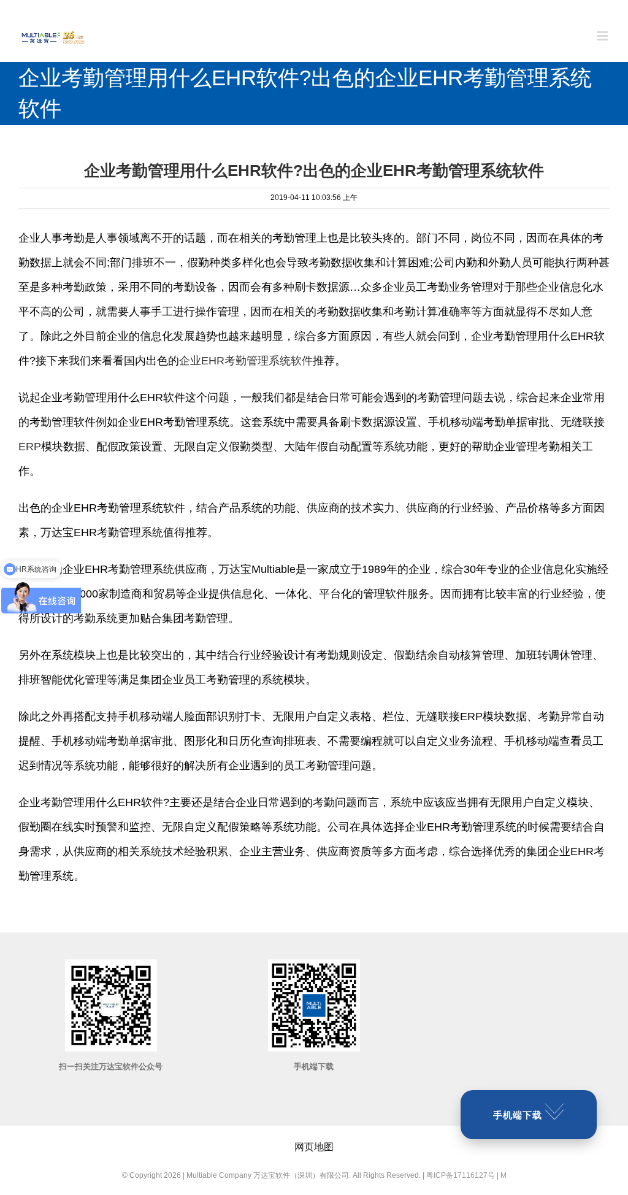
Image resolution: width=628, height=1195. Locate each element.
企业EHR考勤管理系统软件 (246, 361)
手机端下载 (517, 1115)
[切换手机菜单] (603, 35)
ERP (29, 446)
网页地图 (314, 1147)
